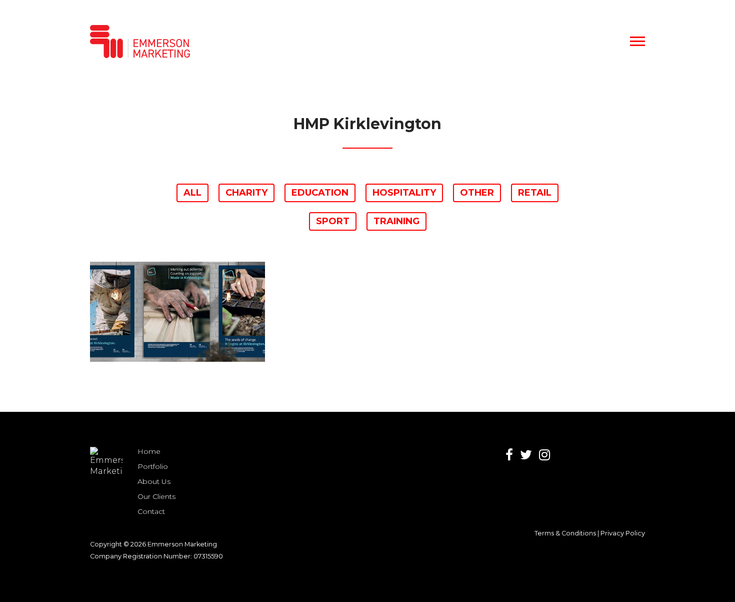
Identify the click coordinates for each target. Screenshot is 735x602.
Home (149, 451)
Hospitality (404, 192)
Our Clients (157, 496)
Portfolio (153, 466)
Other (477, 192)
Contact (151, 511)
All (193, 192)
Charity (247, 192)
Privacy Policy (622, 533)
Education (320, 192)
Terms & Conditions (565, 533)
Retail (535, 192)
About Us (154, 481)
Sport (333, 221)
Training (397, 221)
